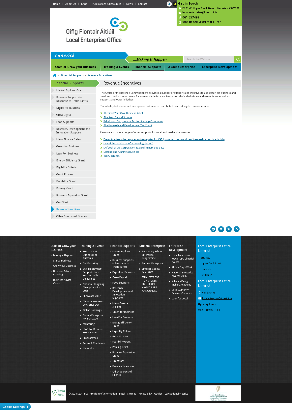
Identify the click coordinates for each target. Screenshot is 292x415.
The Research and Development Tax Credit (127, 125)
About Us (70, 3)
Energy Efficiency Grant (70, 160)
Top (237, 229)
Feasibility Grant (66, 181)
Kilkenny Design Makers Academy (181, 283)
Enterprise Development (220, 67)
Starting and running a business (121, 151)
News (129, 3)
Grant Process (64, 174)
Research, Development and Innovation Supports (73, 130)
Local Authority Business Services (181, 291)
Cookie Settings (14, 406)
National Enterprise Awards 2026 (182, 274)
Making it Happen (63, 255)
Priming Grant (64, 188)
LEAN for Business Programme (93, 331)
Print (213, 229)
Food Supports (65, 122)
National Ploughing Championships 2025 (93, 287)
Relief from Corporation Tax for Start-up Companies (133, 121)
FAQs (84, 3)
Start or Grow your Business (75, 67)
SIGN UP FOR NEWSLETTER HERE (201, 22)
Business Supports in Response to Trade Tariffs (72, 99)
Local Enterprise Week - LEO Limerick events (183, 258)
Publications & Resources (107, 3)
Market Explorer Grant (69, 90)
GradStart (62, 202)
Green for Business (67, 146)
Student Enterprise (181, 67)
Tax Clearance (111, 155)
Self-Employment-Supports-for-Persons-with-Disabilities (93, 273)
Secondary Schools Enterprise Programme (153, 255)
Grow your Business (64, 265)
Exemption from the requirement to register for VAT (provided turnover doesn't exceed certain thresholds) (164, 139)
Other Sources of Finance (71, 216)
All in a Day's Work (182, 267)
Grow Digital (63, 114)
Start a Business (62, 260)
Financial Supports (148, 67)
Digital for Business (68, 107)
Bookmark (229, 229)
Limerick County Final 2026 (151, 270)
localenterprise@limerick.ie (199, 12)
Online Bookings (92, 310)
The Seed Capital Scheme (117, 117)
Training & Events (116, 67)
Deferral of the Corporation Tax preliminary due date (133, 147)
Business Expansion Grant (72, 195)
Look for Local (180, 298)
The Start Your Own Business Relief (123, 113)
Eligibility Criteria (66, 167)
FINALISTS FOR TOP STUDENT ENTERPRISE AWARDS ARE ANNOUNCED (150, 284)
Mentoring (89, 323)
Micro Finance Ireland (69, 139)
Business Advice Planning (62, 273)
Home (56, 3)
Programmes (90, 337)
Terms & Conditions (94, 343)
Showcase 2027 (92, 295)
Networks (88, 348)
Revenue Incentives (99, 75)
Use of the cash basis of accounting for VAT (128, 143)
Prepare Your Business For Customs (90, 255)
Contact (142, 3)
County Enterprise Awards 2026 (93, 317)
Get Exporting (91, 263)
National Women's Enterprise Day (93, 303)
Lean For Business (67, 153)
